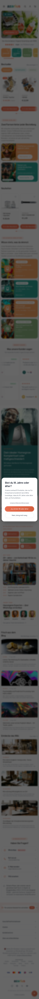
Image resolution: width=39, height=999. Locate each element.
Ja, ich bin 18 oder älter (19, 509)
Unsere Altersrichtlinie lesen (19, 503)
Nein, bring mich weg (19, 515)
